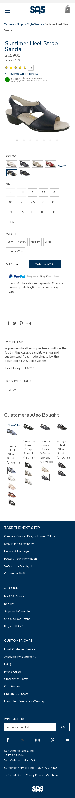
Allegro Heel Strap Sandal (62, 447)
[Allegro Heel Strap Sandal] (62, 429)
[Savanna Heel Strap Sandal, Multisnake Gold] (28, 476)
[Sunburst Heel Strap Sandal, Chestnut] (12, 497)
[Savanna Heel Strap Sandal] (28, 429)
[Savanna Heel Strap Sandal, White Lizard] (28, 484)
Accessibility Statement (19, 657)
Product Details (18, 381)
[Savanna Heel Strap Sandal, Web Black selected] (28, 468)
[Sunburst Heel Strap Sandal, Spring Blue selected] (12, 473)
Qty (9, 264)
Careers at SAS (14, 573)
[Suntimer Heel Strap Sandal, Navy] (37, 114)
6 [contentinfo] (54, 193)
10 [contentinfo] (32, 212)
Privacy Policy (34, 775)
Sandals (39, 24)
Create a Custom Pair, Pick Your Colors (29, 536)
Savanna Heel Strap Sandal (29, 447)
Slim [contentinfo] (10, 242)
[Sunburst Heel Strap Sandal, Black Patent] (12, 505)
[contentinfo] (12, 164)
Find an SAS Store (16, 694)
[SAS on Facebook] (7, 740)
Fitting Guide (12, 672)
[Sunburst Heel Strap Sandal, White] (12, 481)
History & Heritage (16, 551)
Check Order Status (17, 619)
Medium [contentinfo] (35, 242)
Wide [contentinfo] (48, 242)
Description (14, 342)
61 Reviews (12, 73)
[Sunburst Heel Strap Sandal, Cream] (12, 489)
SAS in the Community (19, 544)
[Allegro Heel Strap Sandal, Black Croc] (62, 476)
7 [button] (56, 142)
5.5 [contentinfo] (43, 193)
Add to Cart (45, 264)
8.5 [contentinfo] (54, 202)
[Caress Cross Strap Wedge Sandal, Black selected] (45, 480)
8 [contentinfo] (43, 202)
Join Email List (15, 719)
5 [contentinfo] (32, 193)
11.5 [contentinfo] (11, 222)
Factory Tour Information (20, 559)
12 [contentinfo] (21, 222)
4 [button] (36, 142)
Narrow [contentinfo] (22, 242)
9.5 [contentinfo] (22, 212)
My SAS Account (15, 596)
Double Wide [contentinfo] (15, 251)
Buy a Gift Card (14, 626)
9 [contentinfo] (11, 212)
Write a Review (29, 73)
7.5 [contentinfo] (33, 202)
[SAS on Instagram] (37, 740)
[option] (37, 114)
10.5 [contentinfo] (43, 212)
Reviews (11, 390)
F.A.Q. (7, 664)
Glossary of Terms (16, 679)
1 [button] (16, 142)
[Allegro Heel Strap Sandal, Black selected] (62, 468)
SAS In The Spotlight (18, 566)
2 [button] (23, 142)
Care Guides (12, 686)
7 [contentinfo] (21, 202)
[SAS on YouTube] (67, 740)
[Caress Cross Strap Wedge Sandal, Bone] (45, 472)
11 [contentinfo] (54, 212)
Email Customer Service (19, 649)
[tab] (37, 357)
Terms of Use (13, 775)
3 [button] (30, 142)
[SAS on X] (22, 740)
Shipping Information (17, 611)
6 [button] (50, 142)
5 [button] (43, 142)
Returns (9, 604)
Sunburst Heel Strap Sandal (13, 452)
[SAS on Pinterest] (52, 740)
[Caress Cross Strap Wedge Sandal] (45, 429)
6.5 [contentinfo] (11, 202)
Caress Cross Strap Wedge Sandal (45, 449)
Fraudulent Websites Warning (24, 701)
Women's (10, 24)
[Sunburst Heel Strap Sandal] (12, 434)
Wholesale (53, 775)
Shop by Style (25, 24)
